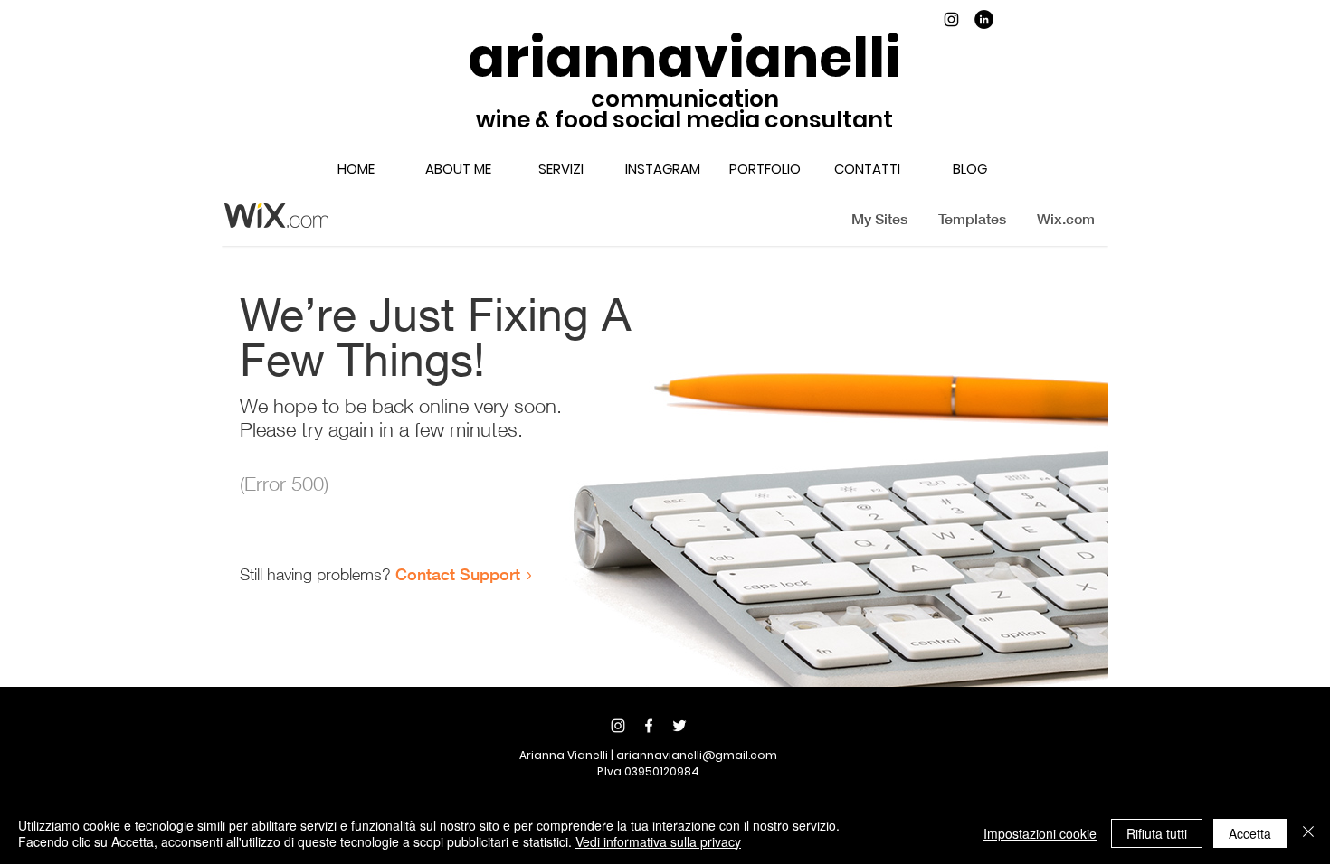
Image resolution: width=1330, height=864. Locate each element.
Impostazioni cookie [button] (1040, 833)
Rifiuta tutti (1156, 833)
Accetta (1250, 833)
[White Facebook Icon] (649, 726)
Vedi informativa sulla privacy (658, 841)
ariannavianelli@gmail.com (696, 755)
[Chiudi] (1308, 833)
